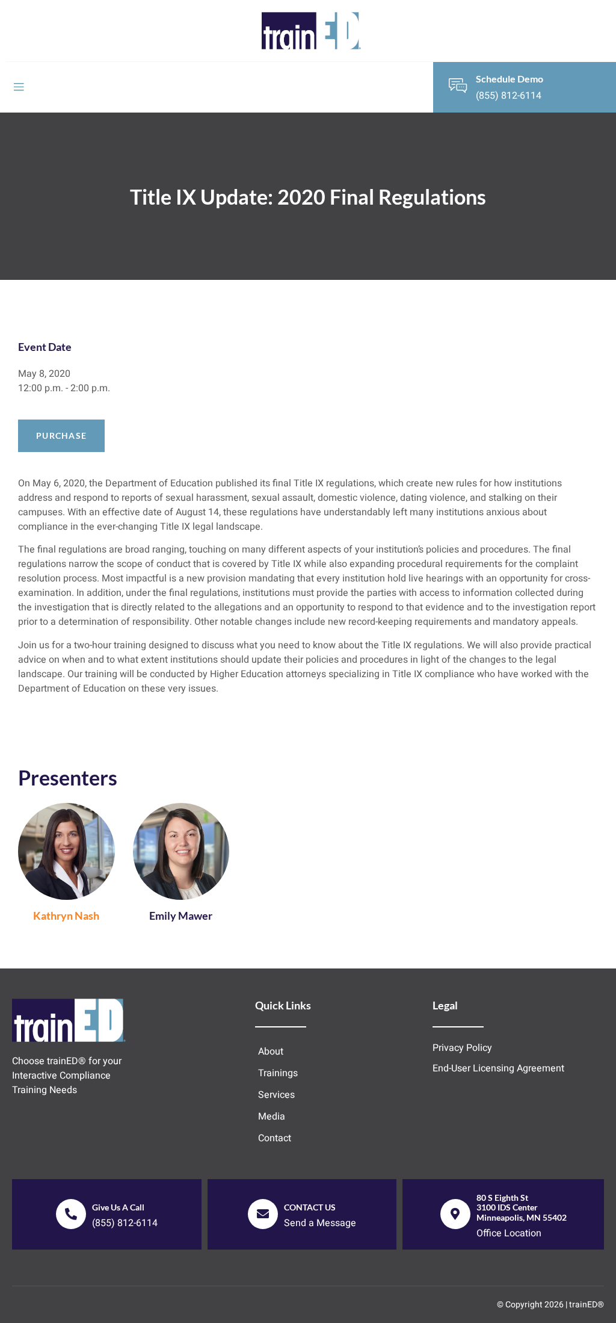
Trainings (278, 1073)
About (270, 1051)
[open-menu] (18, 87)
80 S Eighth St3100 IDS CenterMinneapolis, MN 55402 (521, 1207)
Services (276, 1095)
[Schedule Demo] (458, 85)
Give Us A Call (118, 1207)
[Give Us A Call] (71, 1214)
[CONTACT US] (263, 1214)
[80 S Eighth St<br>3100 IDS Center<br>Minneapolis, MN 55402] (455, 1214)
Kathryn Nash (66, 915)
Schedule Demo (509, 78)
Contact (274, 1138)
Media (271, 1116)
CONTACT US (310, 1207)
